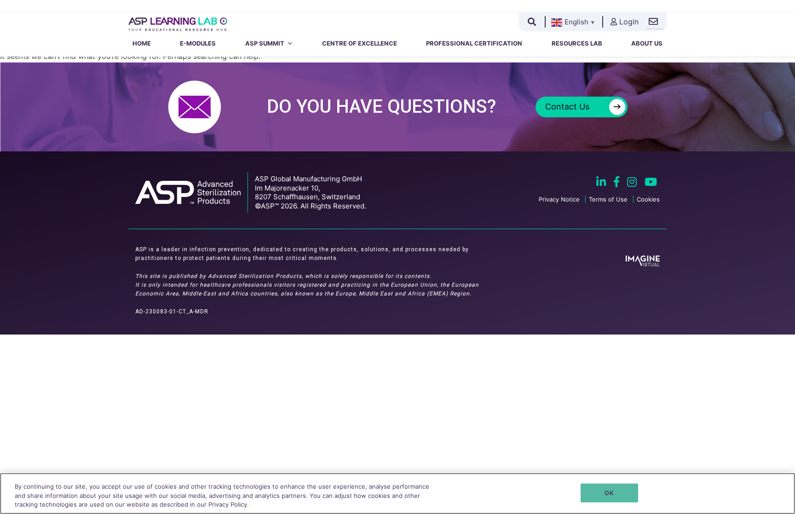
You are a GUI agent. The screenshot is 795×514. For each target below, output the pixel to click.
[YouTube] (651, 183)
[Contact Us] (655, 22)
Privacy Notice (559, 199)
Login (629, 21)
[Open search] (532, 21)
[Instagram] (633, 183)
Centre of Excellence (359, 43)
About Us (646, 43)
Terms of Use (608, 199)
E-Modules (198, 43)
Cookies (648, 199)
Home (141, 43)
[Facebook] (617, 183)
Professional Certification (474, 43)
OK (609, 492)
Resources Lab (577, 43)
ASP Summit (264, 43)
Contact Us (583, 106)
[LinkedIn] (602, 183)
